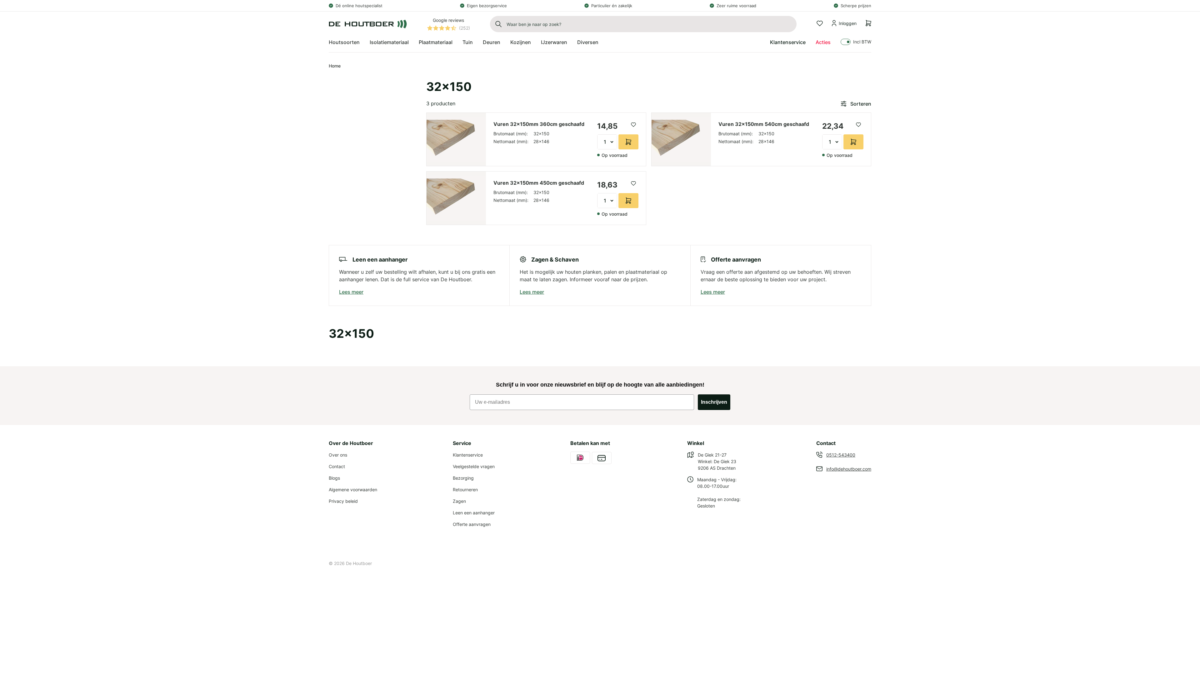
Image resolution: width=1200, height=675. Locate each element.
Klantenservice (788, 42)
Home (335, 65)
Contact (337, 466)
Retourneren (465, 489)
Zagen (459, 501)
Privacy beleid (343, 501)
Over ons (338, 455)
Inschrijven (714, 402)
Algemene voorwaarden (353, 489)
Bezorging (463, 478)
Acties (823, 42)
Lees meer (351, 292)
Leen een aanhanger (474, 512)
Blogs (334, 478)
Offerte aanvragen (472, 524)
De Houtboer (359, 563)
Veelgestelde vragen (474, 466)
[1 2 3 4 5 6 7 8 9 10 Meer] (607, 141)
